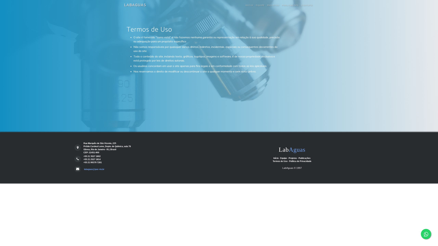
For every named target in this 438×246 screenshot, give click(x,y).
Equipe (260, 5)
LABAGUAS (135, 5)
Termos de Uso (280, 161)
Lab (292, 149)
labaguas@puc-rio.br (93, 169)
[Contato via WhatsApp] (426, 234)
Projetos (273, 5)
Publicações (290, 5)
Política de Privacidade (300, 161)
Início (249, 5)
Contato (307, 5)
